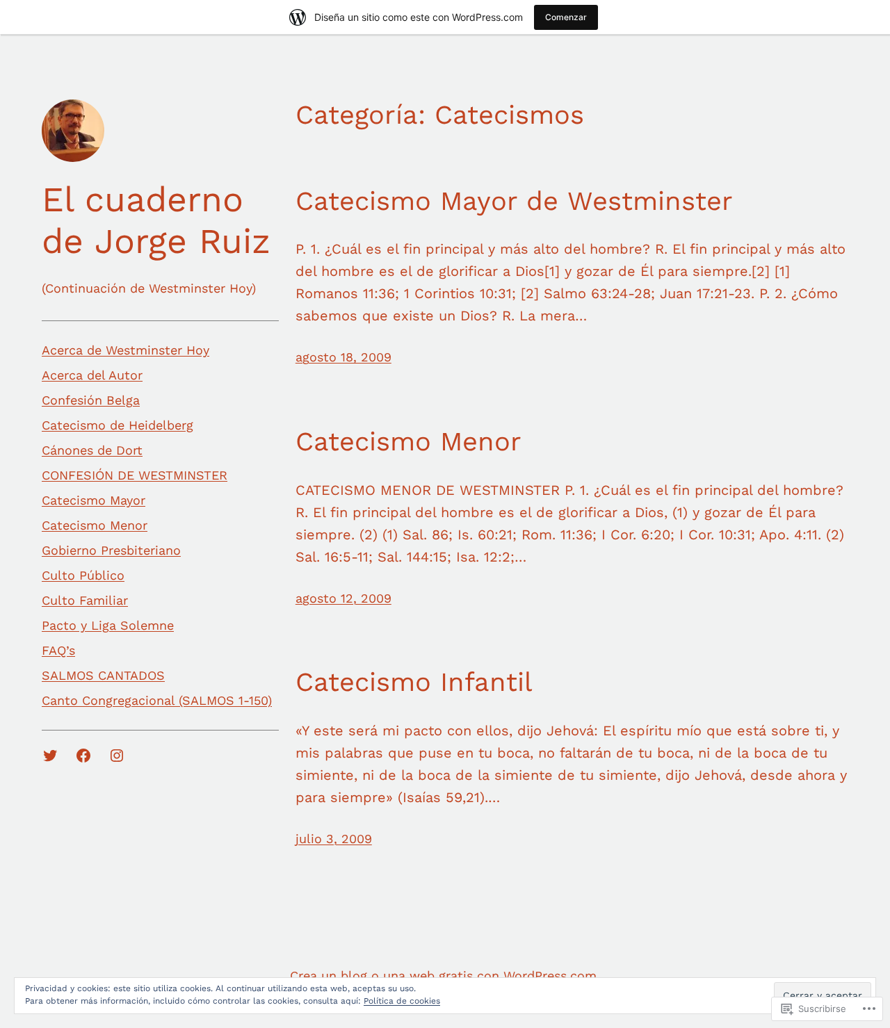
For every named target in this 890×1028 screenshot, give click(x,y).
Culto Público (83, 575)
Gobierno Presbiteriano (111, 550)
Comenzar (566, 17)
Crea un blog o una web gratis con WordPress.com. (445, 975)
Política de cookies (402, 1001)
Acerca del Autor (92, 375)
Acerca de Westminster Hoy (125, 350)
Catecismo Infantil (414, 682)
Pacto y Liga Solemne (108, 625)
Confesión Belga (91, 400)
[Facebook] (83, 755)
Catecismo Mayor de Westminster (514, 201)
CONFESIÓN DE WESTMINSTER (134, 475)
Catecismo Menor (94, 525)
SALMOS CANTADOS (103, 675)
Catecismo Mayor (93, 500)
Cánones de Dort (92, 450)
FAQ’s (58, 650)
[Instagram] (116, 755)
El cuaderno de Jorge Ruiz (156, 220)
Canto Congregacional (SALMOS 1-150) (157, 700)
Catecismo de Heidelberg (117, 425)
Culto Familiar (85, 600)
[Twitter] (50, 755)
